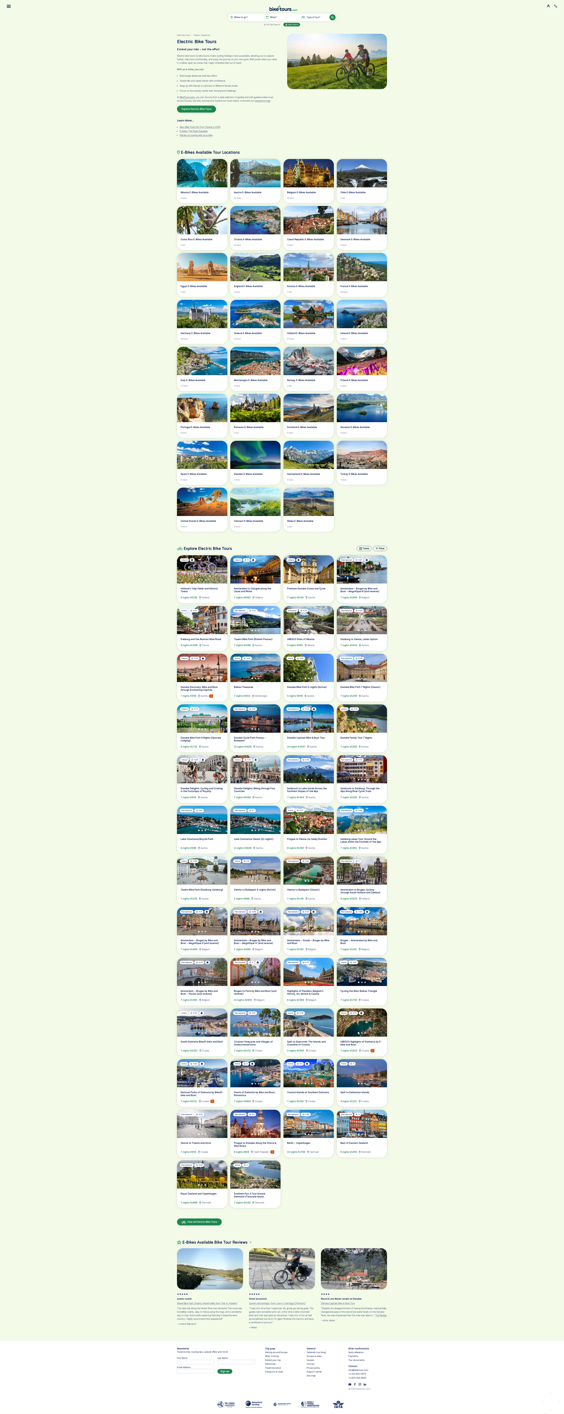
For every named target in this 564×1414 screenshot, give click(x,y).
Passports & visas (274, 1371)
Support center (314, 1371)
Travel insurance (273, 1367)
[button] (8, 6)
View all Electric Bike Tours (202, 1221)
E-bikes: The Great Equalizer (194, 131)
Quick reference (356, 1352)
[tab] (199, 580)
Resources (270, 1363)
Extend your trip (273, 1360)
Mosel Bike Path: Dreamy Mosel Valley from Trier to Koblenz (207, 1303)
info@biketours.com (358, 1370)
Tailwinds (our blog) (316, 1352)
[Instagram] (359, 1384)
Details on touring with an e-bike (196, 135)
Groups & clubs (314, 1356)
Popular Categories (202, 35)
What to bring (272, 1356)
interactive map (262, 100)
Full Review (381, 1315)
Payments (353, 1356)
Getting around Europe (276, 1352)
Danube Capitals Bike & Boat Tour (338, 1303)
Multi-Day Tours (183, 35)
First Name (182, 1358)
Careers (310, 1360)
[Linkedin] (364, 1384)
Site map (311, 1375)
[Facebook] (354, 1384)
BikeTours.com (187, 97)
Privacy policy (313, 1367)
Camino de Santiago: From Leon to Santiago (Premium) (277, 1303)
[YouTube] (349, 1384)
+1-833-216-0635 (357, 1377)
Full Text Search (273, 24)
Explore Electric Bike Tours (197, 109)
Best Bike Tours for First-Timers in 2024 (200, 127)
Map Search (293, 24)
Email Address (183, 1367)
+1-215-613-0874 (357, 1373)
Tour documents (356, 1360)
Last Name (222, 1358)
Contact (311, 1363)
